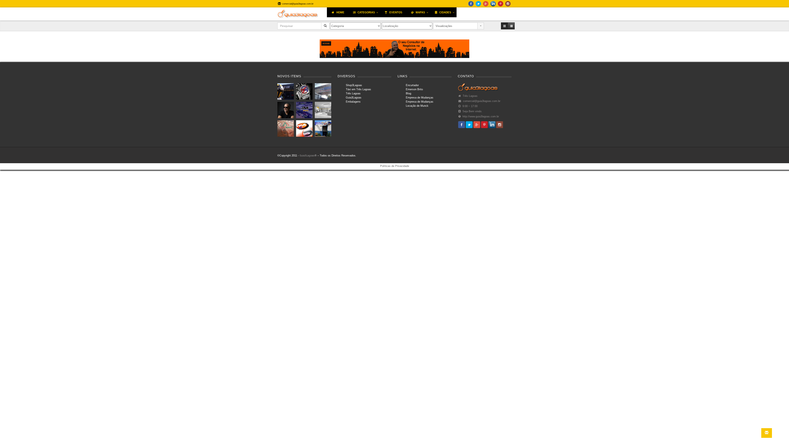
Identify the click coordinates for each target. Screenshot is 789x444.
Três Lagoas (353, 93)
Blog (408, 93)
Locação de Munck (417, 105)
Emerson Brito (414, 89)
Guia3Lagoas (353, 97)
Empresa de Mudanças (419, 97)
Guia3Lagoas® (308, 155)
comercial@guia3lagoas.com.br (481, 101)
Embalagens (353, 101)
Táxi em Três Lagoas (358, 89)
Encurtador (412, 85)
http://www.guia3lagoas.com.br (481, 116)
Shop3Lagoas (354, 85)
